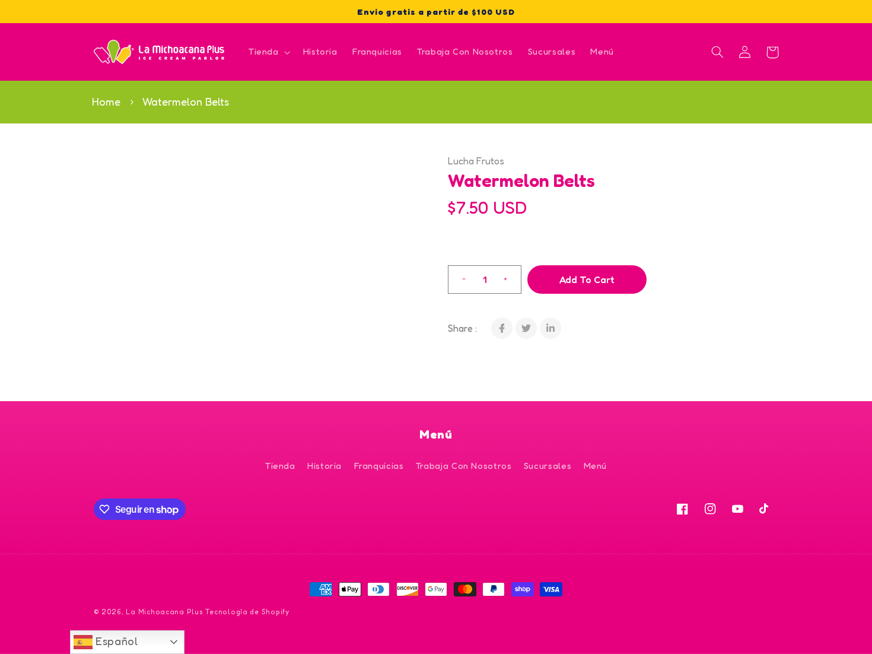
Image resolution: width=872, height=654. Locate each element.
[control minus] (459, 279)
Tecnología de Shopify (247, 612)
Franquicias (379, 466)
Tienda (280, 466)
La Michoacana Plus (164, 612)
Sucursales (547, 466)
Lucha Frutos (476, 161)
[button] (268, 52)
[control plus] (510, 279)
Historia (324, 466)
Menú (595, 466)
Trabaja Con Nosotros (464, 466)
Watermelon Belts (185, 101)
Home (106, 101)
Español (115, 640)
